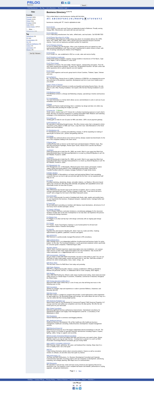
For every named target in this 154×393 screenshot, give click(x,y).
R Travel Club (51, 203)
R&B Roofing (50, 273)
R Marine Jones (51, 142)
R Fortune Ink (51, 110)
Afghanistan (30, 31)
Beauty (29, 49)
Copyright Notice (75, 379)
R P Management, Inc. (53, 165)
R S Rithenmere (51, 188)
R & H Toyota (51, 27)
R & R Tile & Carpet (53, 63)
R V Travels (50, 223)
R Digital (49, 104)
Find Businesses (33, 8)
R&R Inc (49, 349)
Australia (29, 17)
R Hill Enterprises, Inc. (53, 122)
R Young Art (50, 229)
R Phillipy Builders (52, 173)
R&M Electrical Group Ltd (54, 328)
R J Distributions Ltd (53, 130)
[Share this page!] (65, 3)
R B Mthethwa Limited (53, 92)
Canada (29, 19)
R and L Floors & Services (55, 84)
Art (27, 42)
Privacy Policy (50, 379)
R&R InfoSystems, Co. (54, 355)
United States (31, 27)
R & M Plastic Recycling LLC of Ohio (58, 37)
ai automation (31, 40)
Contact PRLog (39, 379)
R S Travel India (51, 196)
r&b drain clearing (52, 247)
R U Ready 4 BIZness (53, 209)
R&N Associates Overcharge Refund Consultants (61, 336)
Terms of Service (62, 379)
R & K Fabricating (52, 33)
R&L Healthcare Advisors (54, 320)
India (28, 25)
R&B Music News (52, 263)
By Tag (42, 8)
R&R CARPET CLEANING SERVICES (58, 343)
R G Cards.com (51, 118)
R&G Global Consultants (54, 308)
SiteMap (30, 379)
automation (30, 48)
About (84, 379)
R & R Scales (51, 52)
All (48, 19)
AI (27, 38)
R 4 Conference (51, 77)
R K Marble (50, 136)
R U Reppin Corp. (52, 217)
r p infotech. (50, 157)
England (29, 23)
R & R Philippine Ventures (54, 45)
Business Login (62, 8)
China (28, 21)
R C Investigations (52, 98)
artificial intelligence (33, 44)
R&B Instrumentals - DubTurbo (56, 255)
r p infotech (50, 150)
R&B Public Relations (53, 267)
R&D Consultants (52, 287)
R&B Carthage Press (53, 240)
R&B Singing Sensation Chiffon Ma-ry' (58, 281)
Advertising (30, 36)
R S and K (50, 180)
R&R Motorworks (52, 363)
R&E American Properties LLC (56, 301)
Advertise (91, 379)
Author (29, 46)
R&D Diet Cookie (52, 293)
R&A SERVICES (52, 235)
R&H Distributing (52, 316)
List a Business (51, 8)
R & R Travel (50, 71)
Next (80, 371)
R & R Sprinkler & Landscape (55, 57)
